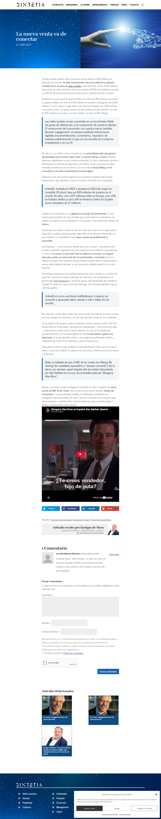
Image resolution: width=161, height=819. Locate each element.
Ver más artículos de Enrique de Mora (90, 532)
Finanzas (114, 5)
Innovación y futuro (81, 520)
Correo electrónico (51, 631)
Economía (85, 5)
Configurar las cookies (144, 808)
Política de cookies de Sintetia (110, 814)
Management (72, 5)
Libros (124, 5)
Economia (61, 803)
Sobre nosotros (30, 794)
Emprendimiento (100, 5)
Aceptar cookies (89, 808)
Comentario (48, 595)
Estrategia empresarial (61, 520)
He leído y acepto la (64, 653)
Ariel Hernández (61, 281)
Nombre (46, 623)
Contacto (27, 807)
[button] (156, 794)
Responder (114, 554)
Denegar (117, 808)
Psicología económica (101, 520)
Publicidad (27, 803)
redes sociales (74, 86)
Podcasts (134, 5)
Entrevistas (58, 5)
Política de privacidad (125, 814)
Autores (26, 798)
